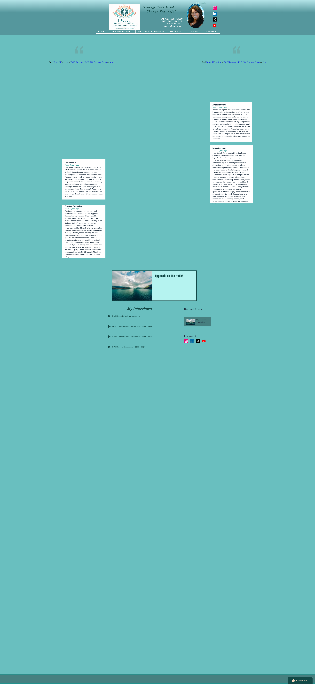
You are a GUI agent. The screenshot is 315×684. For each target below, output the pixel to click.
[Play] (109, 316)
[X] (215, 19)
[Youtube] (215, 25)
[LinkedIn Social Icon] (215, 14)
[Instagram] (215, 8)
